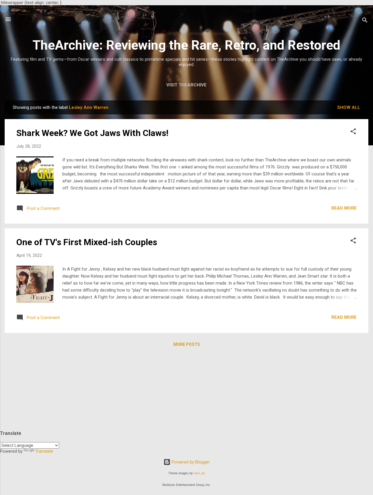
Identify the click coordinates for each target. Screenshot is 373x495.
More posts (186, 344)
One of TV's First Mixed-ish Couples (86, 242)
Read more (344, 208)
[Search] (364, 21)
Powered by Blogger (190, 462)
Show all (348, 107)
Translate (44, 451)
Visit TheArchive (186, 85)
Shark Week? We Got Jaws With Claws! (92, 133)
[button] (353, 132)
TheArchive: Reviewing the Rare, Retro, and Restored (186, 45)
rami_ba (199, 473)
